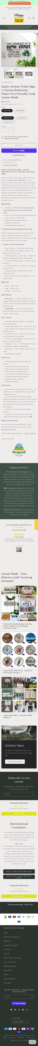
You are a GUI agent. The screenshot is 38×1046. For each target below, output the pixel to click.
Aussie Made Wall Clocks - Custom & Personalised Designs (17, 672)
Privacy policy (21, 1037)
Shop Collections (30, 433)
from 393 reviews (18, 530)
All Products (7, 941)
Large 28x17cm (21, 118)
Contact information (24, 1040)
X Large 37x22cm (8, 122)
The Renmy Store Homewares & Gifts (18, 1035)
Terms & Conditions (9, 979)
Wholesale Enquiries (10, 966)
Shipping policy (14, 1040)
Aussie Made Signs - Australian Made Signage (17, 716)
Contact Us (7, 949)
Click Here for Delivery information (20, 3)
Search (6, 933)
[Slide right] (36, 74)
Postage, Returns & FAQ (11, 945)
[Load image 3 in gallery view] (28, 73)
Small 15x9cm (7, 118)
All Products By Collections (12, 937)
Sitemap (6, 974)
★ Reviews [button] (36, 524)
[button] (4, 18)
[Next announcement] (35, 8)
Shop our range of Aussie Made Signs (19, 871)
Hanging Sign (19, 110)
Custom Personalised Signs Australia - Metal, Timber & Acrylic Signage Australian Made (18, 626)
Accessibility (7, 983)
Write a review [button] (19, 814)
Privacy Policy (8, 970)
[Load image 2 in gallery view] (19, 73)
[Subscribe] (32, 794)
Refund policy (12, 1037)
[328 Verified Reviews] (19, 457)
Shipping (10, 104)
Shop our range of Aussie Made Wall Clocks (19, 876)
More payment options (19, 155)
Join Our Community (10, 962)
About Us (6, 953)
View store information (10, 165)
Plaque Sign (7, 110)
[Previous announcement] (3, 8)
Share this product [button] (8, 439)
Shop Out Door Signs (15, 761)
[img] (19, 527)
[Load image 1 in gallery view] (9, 73)
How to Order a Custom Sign (12, 958)
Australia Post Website (8, 429)
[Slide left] (2, 74)
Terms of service (30, 1037)
